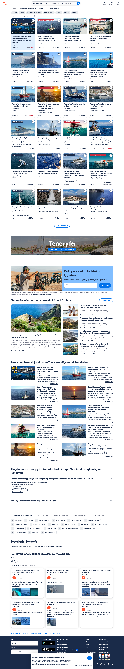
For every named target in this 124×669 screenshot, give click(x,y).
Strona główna (15, 633)
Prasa (87, 650)
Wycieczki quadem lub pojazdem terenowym (25, 490)
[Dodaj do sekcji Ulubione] (33, 20)
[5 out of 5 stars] (27, 574)
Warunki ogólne (61, 652)
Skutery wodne (16, 486)
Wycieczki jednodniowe (19, 488)
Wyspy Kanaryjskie (35, 633)
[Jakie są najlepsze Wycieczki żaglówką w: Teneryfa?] (111, 501)
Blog (87, 647)
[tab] (23, 515)
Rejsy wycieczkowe (17, 492)
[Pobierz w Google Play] (48, 643)
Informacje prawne (62, 644)
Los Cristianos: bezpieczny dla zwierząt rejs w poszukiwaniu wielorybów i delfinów (25, 571)
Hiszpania (25, 633)
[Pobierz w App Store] (48, 649)
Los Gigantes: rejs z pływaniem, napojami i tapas (61, 602)
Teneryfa (38, 546)
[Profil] (118, 2)
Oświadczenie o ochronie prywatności (41, 294)
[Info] (34, 16)
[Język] (112, 2)
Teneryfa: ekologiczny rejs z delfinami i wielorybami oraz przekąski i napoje (58, 571)
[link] (23, 34)
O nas (87, 642)
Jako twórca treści (103, 644)
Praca (87, 644)
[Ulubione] (105, 2)
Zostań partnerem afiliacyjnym (103, 648)
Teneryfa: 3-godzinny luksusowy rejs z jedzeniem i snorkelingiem (96, 571)
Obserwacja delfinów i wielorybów (22, 484)
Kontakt (59, 642)
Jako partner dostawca (104, 642)
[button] (23, 34)
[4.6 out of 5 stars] (16, 565)
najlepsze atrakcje (53, 546)
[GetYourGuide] (5, 3)
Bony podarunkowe (91, 652)
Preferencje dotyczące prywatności (66, 650)
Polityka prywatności (62, 647)
